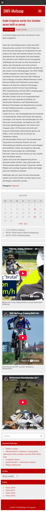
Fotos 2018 (10, 487)
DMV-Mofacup (14, 11)
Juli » (26, 224)
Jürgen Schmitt (21, 29)
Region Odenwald (13, 465)
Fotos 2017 (10, 490)
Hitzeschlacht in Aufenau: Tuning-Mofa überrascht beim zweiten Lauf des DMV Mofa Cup (22, 454)
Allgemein (15, 186)
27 (35, 217)
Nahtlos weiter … (13, 449)
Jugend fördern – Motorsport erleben (21, 462)
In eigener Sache (12, 459)
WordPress (22, 507)
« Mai (20, 224)
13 (35, 209)
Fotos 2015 (10, 495)
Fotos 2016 (10, 493)
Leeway (33, 507)
